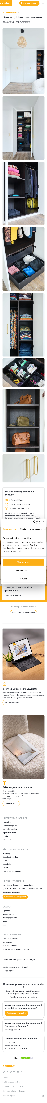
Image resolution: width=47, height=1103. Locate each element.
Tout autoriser (23, 562)
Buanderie (7, 864)
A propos (6, 911)
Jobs (4, 925)
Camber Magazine (10, 826)
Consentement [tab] (9, 529)
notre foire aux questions (27, 997)
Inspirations (7, 822)
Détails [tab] (23, 529)
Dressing (6, 853)
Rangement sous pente (12, 871)
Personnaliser (22, 570)
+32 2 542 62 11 (10, 1042)
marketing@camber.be (13, 1030)
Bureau (5, 868)
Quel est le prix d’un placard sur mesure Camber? (22, 889)
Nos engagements (10, 918)
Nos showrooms (9, 914)
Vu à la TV (6, 836)
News (5, 921)
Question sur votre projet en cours (16, 949)
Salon (5, 861)
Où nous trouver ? (10, 946)
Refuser (23, 579)
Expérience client (9, 833)
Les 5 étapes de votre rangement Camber (19, 885)
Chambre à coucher (10, 857)
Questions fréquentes (11, 892)
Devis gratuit (8, 942)
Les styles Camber (10, 829)
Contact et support (10, 939)
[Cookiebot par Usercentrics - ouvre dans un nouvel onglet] (33, 522)
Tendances (7, 840)
